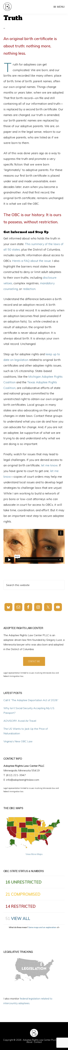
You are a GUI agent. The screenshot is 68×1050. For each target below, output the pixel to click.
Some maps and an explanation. (42, 927)
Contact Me (34, 661)
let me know (49, 465)
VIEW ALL (20, 918)
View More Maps (34, 854)
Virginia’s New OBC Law (18, 741)
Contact (38, 1042)
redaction (29, 289)
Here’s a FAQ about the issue (31, 261)
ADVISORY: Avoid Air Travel (19, 720)
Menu (61, 6)
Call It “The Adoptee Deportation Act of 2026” (30, 700)
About (29, 1042)
